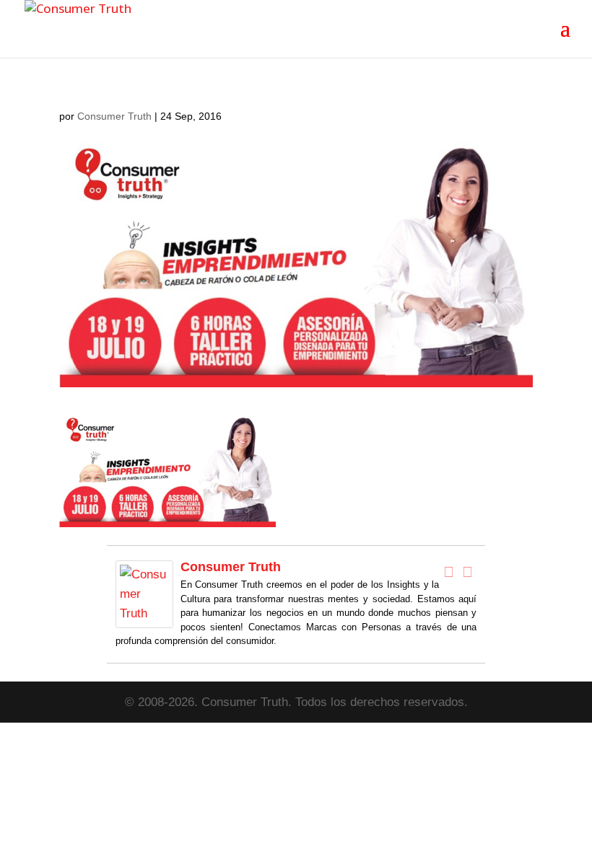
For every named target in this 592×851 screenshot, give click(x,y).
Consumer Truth (114, 116)
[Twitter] (467, 572)
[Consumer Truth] (144, 618)
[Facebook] (448, 572)
